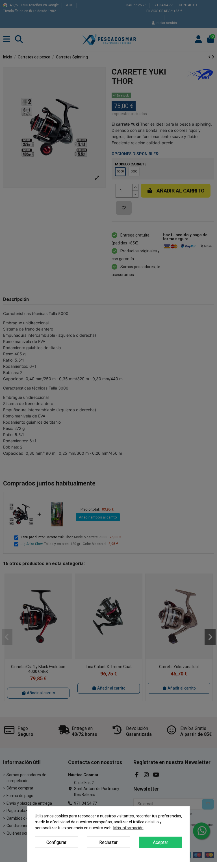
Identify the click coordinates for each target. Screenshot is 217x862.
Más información (128, 828)
